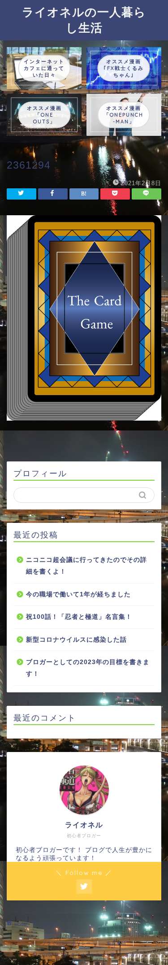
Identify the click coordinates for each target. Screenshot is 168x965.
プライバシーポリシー (66, 943)
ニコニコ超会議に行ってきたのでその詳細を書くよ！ (86, 565)
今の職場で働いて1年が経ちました (78, 594)
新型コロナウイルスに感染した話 (76, 639)
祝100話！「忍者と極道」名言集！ (79, 616)
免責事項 (116, 943)
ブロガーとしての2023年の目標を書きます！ (88, 668)
